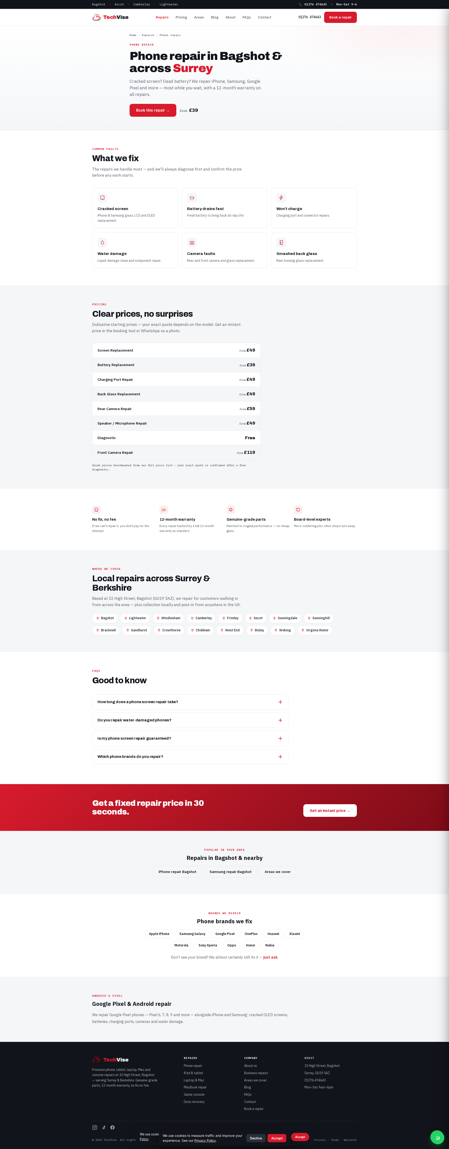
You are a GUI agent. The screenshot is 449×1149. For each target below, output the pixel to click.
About (230, 17)
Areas (199, 17)
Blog (214, 17)
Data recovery (194, 1102)
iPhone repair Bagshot (177, 871)
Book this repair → (153, 110)
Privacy (320, 1140)
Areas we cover (278, 871)
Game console (194, 1094)
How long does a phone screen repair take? (138, 702)
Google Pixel (120, 1014)
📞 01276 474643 (313, 4)
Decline (256, 1138)
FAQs (247, 17)
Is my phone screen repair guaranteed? (134, 738)
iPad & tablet (193, 1073)
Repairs (162, 17)
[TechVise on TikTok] (103, 1128)
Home (133, 35)
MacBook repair (195, 1087)
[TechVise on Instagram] (94, 1128)
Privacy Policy (205, 1140)
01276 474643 (309, 17)
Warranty (350, 1140)
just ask (270, 957)
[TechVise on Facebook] (112, 1128)
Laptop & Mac (194, 1080)
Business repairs (256, 1073)
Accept (300, 1137)
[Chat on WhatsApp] (437, 1137)
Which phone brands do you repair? (130, 756)
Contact (264, 17)
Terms (335, 1140)
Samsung (239, 1014)
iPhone (217, 1014)
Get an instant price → (330, 810)
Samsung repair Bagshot (231, 871)
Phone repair (193, 1066)
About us (250, 1066)
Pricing (181, 17)
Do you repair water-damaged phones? (134, 720)
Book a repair (340, 17)
